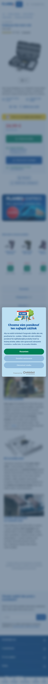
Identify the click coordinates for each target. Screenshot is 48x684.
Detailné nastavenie (24, 358)
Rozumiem (24, 352)
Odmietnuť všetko (24, 365)
